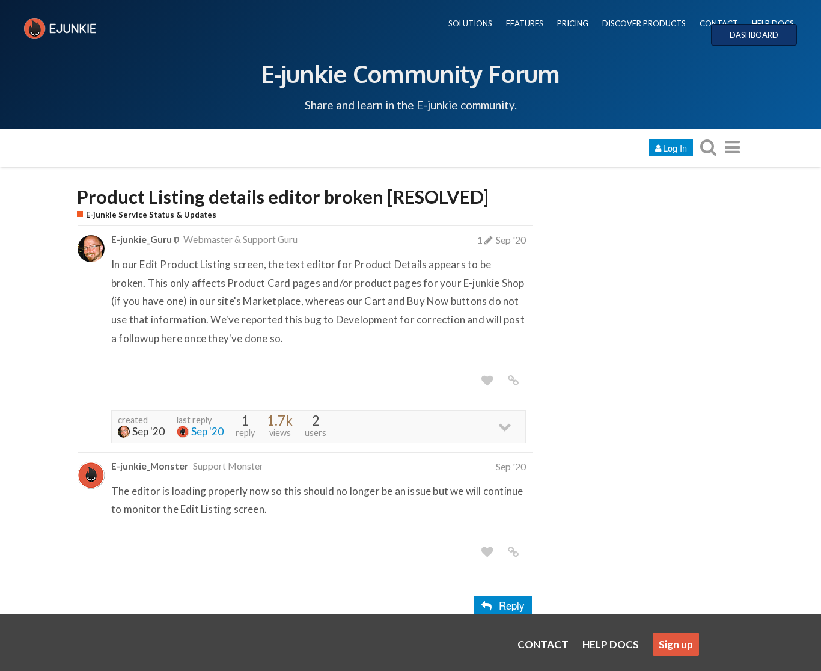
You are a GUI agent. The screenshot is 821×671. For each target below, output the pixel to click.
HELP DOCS (773, 23)
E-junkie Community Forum (410, 73)
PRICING (572, 23)
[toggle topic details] (504, 426)
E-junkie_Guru (141, 239)
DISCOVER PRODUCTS (644, 23)
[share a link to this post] (513, 380)
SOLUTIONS (470, 23)
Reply (512, 605)
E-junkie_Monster (149, 465)
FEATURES (524, 23)
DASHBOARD (754, 35)
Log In (675, 147)
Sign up (676, 644)
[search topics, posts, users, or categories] (708, 147)
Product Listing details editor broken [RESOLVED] (283, 197)
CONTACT (719, 23)
